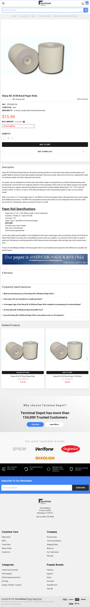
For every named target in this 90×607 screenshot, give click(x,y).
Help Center (6, 537)
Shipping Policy (52, 544)
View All (50, 589)
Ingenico (50, 574)
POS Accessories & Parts (11, 577)
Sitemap (50, 556)
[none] (37, 56)
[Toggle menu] (3, 3)
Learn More (54, 424)
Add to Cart (67, 372)
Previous (3, 358)
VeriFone (50, 570)
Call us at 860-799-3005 (45, 517)
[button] (45, 151)
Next (87, 358)
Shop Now (35, 424)
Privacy (29, 599)
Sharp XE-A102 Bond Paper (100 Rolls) (67, 376)
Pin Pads (5, 581)
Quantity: (6, 134)
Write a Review (82, 99)
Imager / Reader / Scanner (12, 585)
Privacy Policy (52, 537)
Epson (49, 577)
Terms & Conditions (54, 541)
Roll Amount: (12, 122)
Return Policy (7, 548)
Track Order (6, 544)
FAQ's (4, 541)
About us (50, 548)
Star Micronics (52, 585)
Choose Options (22, 372)
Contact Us (6, 552)
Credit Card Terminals (10, 570)
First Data (50, 581)
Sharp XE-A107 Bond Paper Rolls (23, 376)
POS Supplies (7, 574)
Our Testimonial (53, 552)
